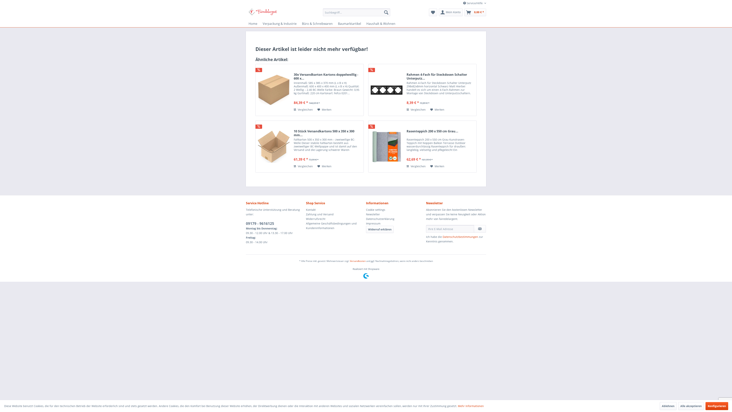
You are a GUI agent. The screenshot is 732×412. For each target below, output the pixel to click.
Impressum (373, 223)
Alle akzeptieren (691, 406)
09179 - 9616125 (260, 223)
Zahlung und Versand (320, 214)
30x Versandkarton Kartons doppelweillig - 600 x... (326, 76)
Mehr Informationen (471, 406)
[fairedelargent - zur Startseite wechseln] (263, 13)
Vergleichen (305, 109)
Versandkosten (358, 261)
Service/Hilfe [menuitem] (474, 3)
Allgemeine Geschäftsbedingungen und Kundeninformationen (331, 226)
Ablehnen (668, 406)
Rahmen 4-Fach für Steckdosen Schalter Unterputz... (437, 76)
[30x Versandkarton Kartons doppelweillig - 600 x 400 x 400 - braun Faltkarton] (274, 90)
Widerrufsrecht (315, 219)
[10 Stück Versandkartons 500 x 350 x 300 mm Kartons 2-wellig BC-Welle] (274, 147)
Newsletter (373, 214)
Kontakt (311, 210)
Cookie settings (375, 210)
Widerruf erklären (380, 229)
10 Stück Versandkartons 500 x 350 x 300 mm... (324, 133)
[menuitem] (356, 12)
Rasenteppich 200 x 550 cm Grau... (432, 131)
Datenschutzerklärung (380, 219)
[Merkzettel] (433, 12)
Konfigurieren (717, 406)
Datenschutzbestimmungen (460, 237)
